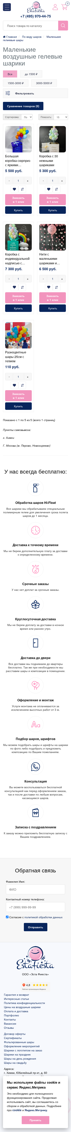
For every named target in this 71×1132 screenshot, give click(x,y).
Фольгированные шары (19, 1042)
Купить (18, 210)
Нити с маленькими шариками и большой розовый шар (52, 263)
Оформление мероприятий (22, 1046)
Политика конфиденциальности (24, 1003)
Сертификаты (13, 1038)
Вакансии (10, 1023)
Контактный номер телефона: (25, 899)
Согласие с (35, 917)
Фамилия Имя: (15, 881)
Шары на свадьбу (15, 1063)
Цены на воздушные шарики (22, 1007)
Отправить (35, 927)
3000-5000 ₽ (44, 83)
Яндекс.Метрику (36, 1110)
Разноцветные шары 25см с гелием (15, 356)
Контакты (10, 1019)
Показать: (46, 117)
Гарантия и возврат (16, 994)
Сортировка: (12, 117)
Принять (35, 1120)
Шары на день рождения (20, 1058)
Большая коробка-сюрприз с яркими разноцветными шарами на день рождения (17, 167)
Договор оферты (14, 1034)
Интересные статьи (16, 999)
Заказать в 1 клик (18, 200)
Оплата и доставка (16, 1011)
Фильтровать (24, 93)
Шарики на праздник (17, 1054)
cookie (16, 1110)
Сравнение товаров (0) (23, 106)
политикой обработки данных (43, 917)
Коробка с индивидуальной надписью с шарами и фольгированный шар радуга (18, 265)
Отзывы (9, 1028)
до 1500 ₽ (31, 74)
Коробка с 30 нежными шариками (48, 160)
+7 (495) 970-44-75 (35, 16)
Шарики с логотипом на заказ (23, 1050)
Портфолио (11, 1015)
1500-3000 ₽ (16, 83)
